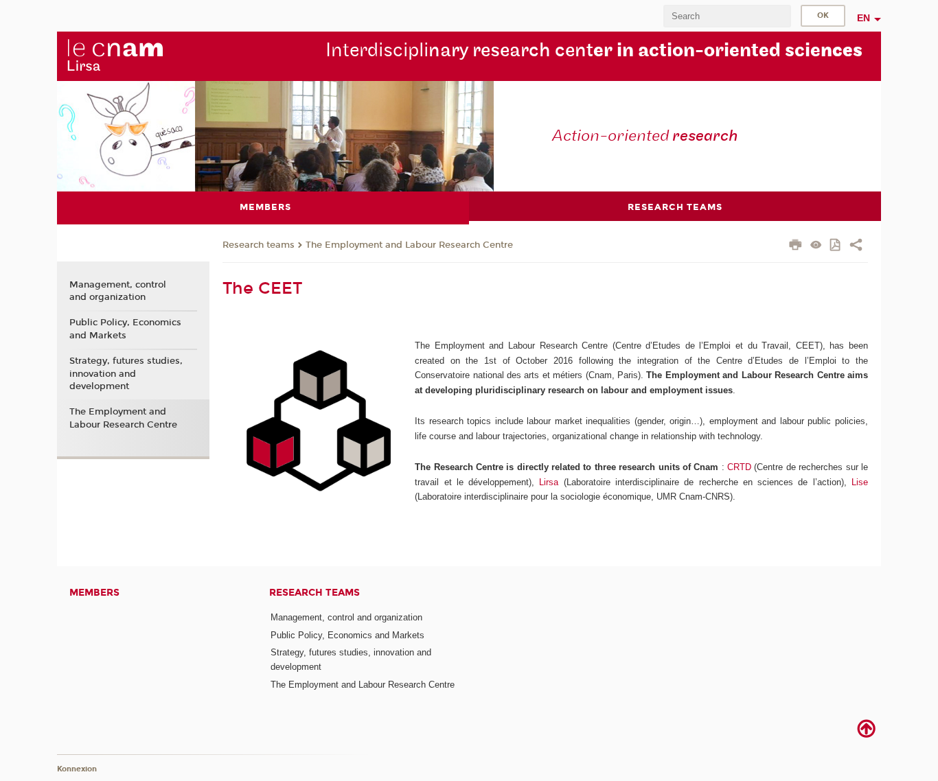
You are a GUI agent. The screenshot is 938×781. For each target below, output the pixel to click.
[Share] (856, 246)
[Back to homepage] (115, 55)
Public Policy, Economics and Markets (125, 328)
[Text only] (816, 246)
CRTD (739, 467)
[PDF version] (836, 246)
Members (94, 592)
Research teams (258, 245)
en (863, 17)
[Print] (795, 246)
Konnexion (77, 769)
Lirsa (548, 482)
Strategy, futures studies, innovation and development (126, 373)
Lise (859, 482)
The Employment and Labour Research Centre (409, 245)
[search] (727, 16)
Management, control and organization (117, 291)
